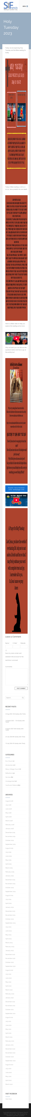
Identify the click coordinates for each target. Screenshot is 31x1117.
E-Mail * (15, 643)
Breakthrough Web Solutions (15, 1115)
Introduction (9, 765)
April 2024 (8, 903)
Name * (7, 643)
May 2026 (8, 813)
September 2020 (10, 1061)
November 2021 (10, 1005)
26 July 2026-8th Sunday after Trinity (15, 737)
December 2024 (10, 880)
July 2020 (8, 1068)
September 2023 (10, 923)
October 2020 (9, 1057)
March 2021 (8, 1037)
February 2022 (9, 994)
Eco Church (9, 761)
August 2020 (9, 1064)
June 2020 (8, 1072)
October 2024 (9, 887)
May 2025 (8, 860)
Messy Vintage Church (12, 769)
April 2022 (8, 986)
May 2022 (8, 982)
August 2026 (9, 801)
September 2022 (10, 966)
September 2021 (10, 1013)
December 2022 (10, 954)
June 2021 (8, 1025)
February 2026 (9, 824)
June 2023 (8, 931)
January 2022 (9, 998)
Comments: (8, 666)
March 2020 (9, 1084)
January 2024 (9, 907)
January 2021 (9, 1045)
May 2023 (8, 935)
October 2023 (9, 919)
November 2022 (10, 958)
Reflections (8, 773)
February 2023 (9, 946)
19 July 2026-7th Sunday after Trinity (15, 743)
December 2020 (10, 1049)
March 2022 (8, 990)
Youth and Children (11, 785)
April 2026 (8, 817)
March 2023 (9, 942)
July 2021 (8, 1021)
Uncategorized (9, 781)
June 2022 (8, 978)
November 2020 (10, 1053)
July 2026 (8, 805)
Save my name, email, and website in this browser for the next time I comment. (14, 656)
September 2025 (10, 844)
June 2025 (8, 856)
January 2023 (9, 950)
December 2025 (10, 832)
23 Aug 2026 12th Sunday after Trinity (15, 714)
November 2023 (10, 915)
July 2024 (8, 899)
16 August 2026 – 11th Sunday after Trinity (15, 721)
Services (8, 777)
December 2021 (10, 1001)
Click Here (8, 1099)
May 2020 (8, 1076)
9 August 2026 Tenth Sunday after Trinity (14, 729)
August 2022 (9, 970)
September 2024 (10, 891)
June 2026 (8, 809)
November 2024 (10, 883)
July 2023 (8, 927)
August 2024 (9, 895)
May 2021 (8, 1029)
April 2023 (8, 939)
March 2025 (9, 868)
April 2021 (8, 1033)
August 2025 (9, 848)
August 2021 (9, 1017)
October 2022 (9, 962)
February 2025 (9, 872)
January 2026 (9, 828)
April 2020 (8, 1080)
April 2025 (8, 864)
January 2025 (9, 876)
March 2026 (9, 821)
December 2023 (10, 911)
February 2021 (9, 1041)
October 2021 (9, 1009)
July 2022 (8, 974)
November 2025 (10, 836)
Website (22, 643)
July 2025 (8, 852)
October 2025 (9, 840)
